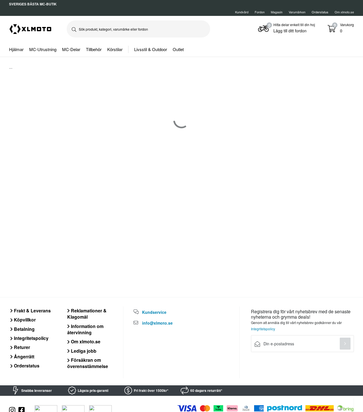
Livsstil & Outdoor (150, 49)
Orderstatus (26, 365)
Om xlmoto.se (344, 12)
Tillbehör (94, 49)
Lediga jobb (83, 351)
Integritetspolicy (30, 338)
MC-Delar (71, 49)
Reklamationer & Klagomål (87, 313)
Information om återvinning (85, 329)
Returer (21, 347)
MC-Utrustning (42, 49)
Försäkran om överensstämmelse (87, 363)
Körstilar (115, 49)
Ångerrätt (23, 356)
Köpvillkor (24, 319)
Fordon (260, 12)
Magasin (276, 12)
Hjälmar (16, 49)
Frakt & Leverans (32, 310)
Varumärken (297, 12)
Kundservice (154, 312)
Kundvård (241, 12)
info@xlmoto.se (157, 323)
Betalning (24, 329)
